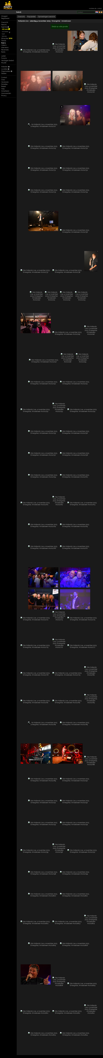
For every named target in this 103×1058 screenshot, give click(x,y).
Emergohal (56, 21)
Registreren (5, 18)
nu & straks (5, 31)
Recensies (5, 50)
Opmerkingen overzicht (46, 17)
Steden (3, 73)
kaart (3, 34)
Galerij (18, 12)
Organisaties (5, 71)
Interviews (5, 47)
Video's (4, 45)
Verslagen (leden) (7, 60)
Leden (3, 56)
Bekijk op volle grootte (60, 26)
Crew (3, 80)
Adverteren (5, 91)
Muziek (3, 63)
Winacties (6, 38)
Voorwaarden (6, 93)
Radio (3, 52)
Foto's (3, 43)
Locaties (4, 69)
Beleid (3, 86)
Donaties (4, 84)
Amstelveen (66, 21)
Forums (4, 58)
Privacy (4, 95)
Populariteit (31, 17)
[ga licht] (99, 12)
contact (99, 8)
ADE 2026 (5, 29)
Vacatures (5, 82)
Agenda (4, 27)
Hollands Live (23, 21)
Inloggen (4, 16)
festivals (4, 36)
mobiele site (92, 8)
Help (3, 89)
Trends (3, 41)
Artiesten (4, 67)
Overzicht (4, 22)
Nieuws (4, 25)
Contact (4, 77)
